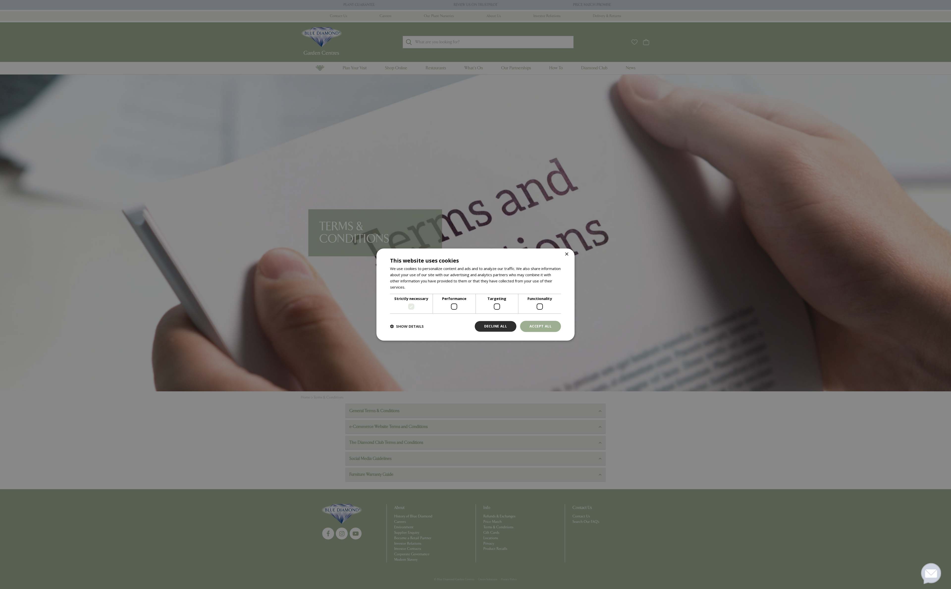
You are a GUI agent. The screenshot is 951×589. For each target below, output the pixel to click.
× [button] (566, 254)
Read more (415, 287)
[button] (407, 326)
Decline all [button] (495, 326)
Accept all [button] (540, 326)
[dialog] (475, 294)
